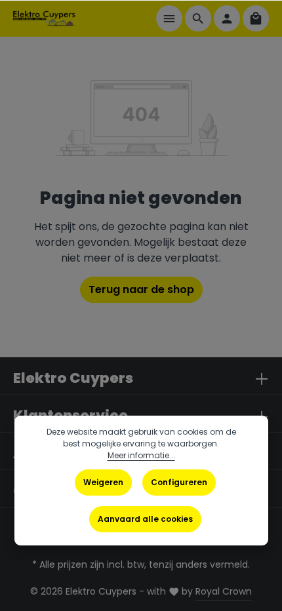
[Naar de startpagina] (44, 18)
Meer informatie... (141, 455)
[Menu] (169, 18)
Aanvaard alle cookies (145, 518)
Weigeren (103, 482)
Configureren (179, 482)
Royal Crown (223, 591)
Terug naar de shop (141, 289)
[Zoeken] (198, 18)
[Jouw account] (227, 18)
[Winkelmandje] (256, 18)
